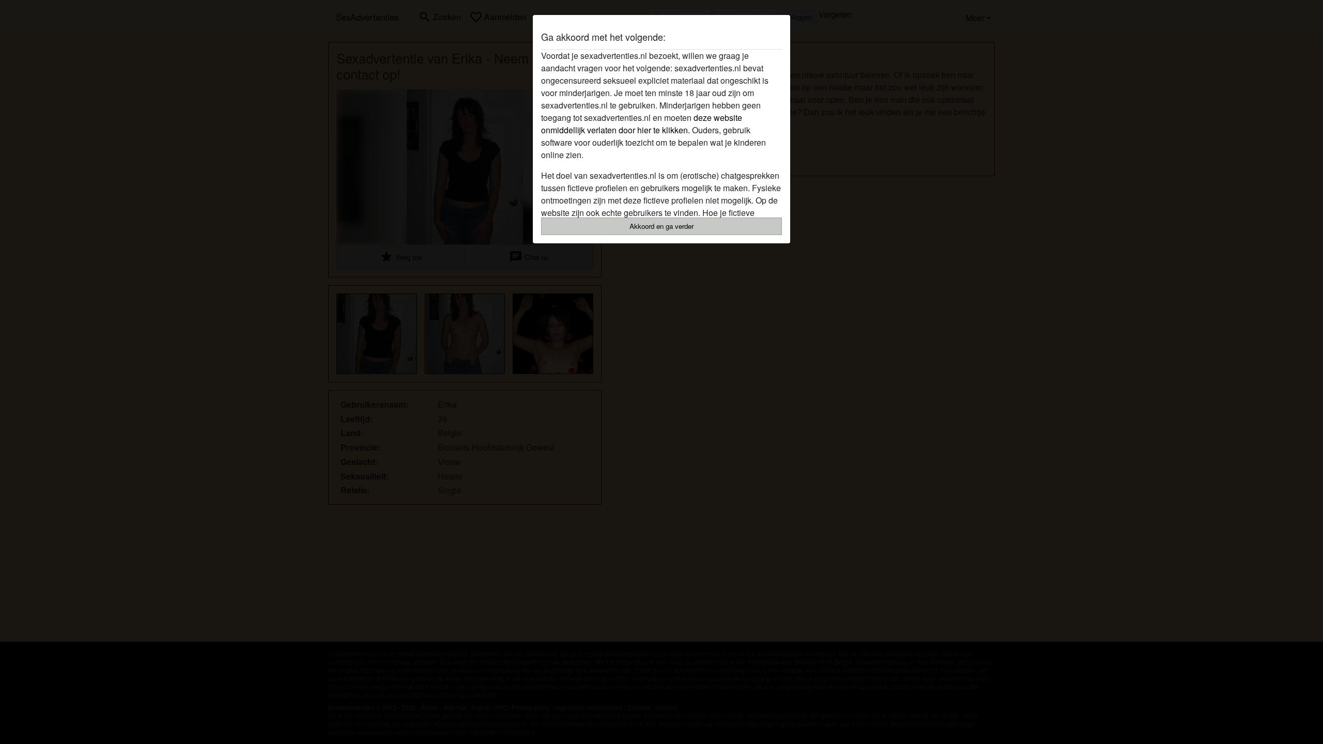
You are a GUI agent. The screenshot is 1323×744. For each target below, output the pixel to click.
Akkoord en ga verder (661, 226)
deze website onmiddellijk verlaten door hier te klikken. (641, 124)
